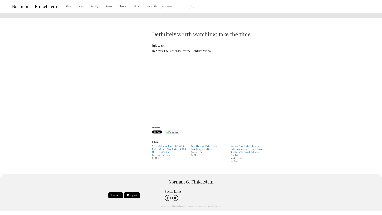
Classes (122, 6)
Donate (115, 195)
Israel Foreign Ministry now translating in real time (204, 148)
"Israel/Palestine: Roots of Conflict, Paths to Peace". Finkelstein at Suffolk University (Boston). (169, 149)
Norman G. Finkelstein (34, 6)
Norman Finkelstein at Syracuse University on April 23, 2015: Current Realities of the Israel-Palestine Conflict (247, 151)
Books (109, 6)
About (81, 6)
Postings (95, 6)
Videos (136, 6)
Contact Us (151, 6)
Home (69, 6)
